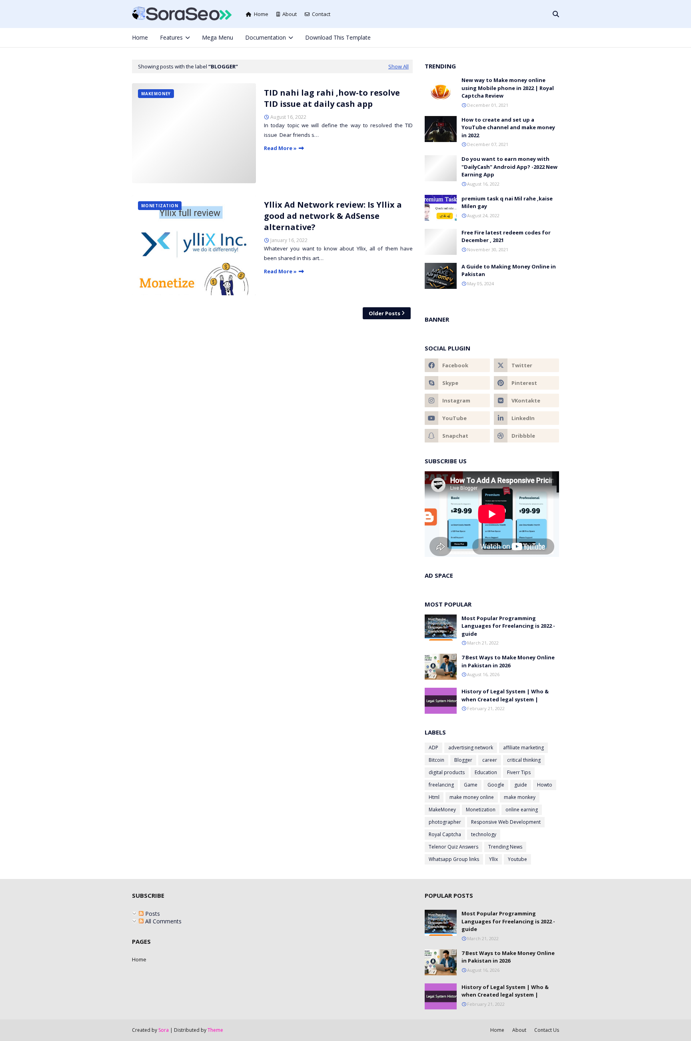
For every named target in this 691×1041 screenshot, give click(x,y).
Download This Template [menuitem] (338, 37)
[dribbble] (526, 435)
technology (483, 834)
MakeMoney (442, 809)
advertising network (470, 747)
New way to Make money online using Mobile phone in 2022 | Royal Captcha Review (507, 87)
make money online (471, 797)
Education (486, 772)
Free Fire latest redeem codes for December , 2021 (506, 236)
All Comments (163, 921)
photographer (445, 822)
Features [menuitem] (171, 37)
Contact (321, 14)
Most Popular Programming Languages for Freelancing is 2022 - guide (508, 626)
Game (470, 784)
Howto (544, 784)
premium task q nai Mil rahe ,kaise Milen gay (507, 202)
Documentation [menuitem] (265, 37)
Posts (152, 913)
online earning (521, 809)
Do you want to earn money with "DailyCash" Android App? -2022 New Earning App (509, 166)
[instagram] (530, 37)
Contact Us (546, 1030)
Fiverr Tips (519, 772)
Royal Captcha (445, 834)
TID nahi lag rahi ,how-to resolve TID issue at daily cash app (332, 98)
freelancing (441, 784)
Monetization (480, 809)
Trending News (505, 846)
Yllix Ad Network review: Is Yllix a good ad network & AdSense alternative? (333, 215)
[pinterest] (543, 37)
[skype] (457, 383)
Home (261, 14)
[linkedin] (526, 418)
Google (495, 784)
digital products (447, 772)
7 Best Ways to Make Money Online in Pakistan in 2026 (508, 661)
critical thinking (524, 760)
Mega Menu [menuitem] (217, 37)
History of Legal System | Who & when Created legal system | (505, 695)
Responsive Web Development (506, 822)
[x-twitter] (517, 37)
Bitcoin (436, 760)
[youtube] (457, 418)
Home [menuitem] (140, 37)
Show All (398, 66)
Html (434, 797)
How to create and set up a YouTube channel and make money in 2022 (508, 127)
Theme (215, 1030)
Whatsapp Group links (454, 859)
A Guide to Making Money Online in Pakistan (508, 270)
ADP (433, 747)
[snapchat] (457, 435)
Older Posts (384, 313)
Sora (163, 1030)
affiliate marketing (523, 747)
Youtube (517, 859)
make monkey (519, 797)
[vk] (526, 400)
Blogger (463, 760)
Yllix (493, 859)
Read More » (280, 148)
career (489, 760)
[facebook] (503, 37)
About (289, 14)
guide (520, 784)
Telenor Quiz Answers (453, 846)
